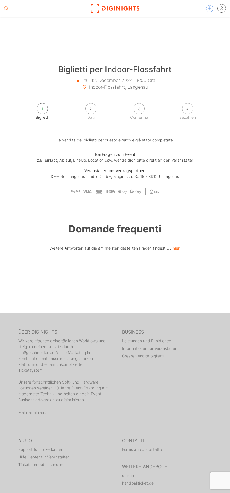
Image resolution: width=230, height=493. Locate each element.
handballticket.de (138, 483)
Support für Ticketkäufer (40, 449)
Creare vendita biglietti (143, 355)
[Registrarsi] (221, 8)
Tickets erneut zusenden (40, 464)
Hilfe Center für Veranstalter (43, 457)
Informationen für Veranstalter (149, 348)
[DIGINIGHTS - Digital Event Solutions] (115, 8)
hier (176, 248)
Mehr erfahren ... (33, 412)
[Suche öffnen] (6, 8)
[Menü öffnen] (209, 8)
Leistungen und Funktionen (146, 340)
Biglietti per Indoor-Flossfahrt (115, 69)
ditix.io (128, 475)
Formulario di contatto (142, 449)
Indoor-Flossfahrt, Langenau (118, 87)
